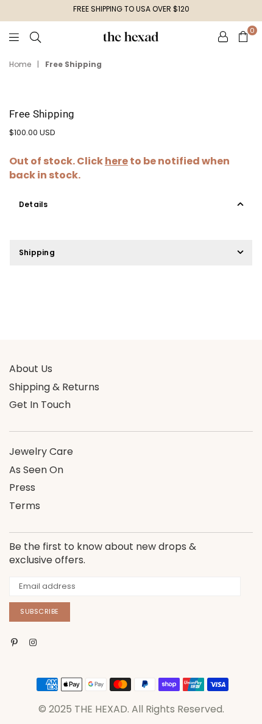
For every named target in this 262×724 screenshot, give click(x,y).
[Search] (35, 36)
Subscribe (39, 611)
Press (22, 487)
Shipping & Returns (54, 387)
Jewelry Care (41, 452)
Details (33, 204)
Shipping (37, 252)
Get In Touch (40, 405)
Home (20, 64)
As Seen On (36, 470)
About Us (30, 369)
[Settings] (223, 36)
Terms (24, 506)
